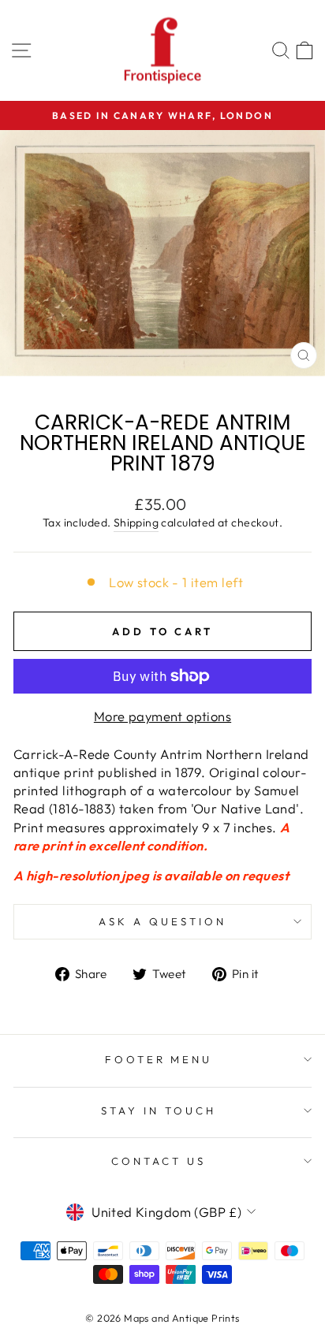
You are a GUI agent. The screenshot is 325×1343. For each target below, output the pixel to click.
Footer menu (159, 1059)
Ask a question (162, 921)
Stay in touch (158, 1110)
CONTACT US (158, 1161)
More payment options (162, 716)
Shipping (136, 522)
